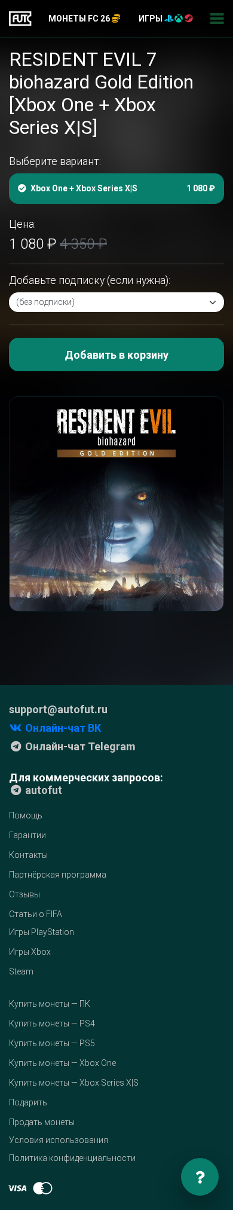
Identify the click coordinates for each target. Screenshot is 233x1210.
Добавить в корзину (116, 355)
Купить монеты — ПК (49, 1004)
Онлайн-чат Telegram (79, 746)
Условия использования (58, 1140)
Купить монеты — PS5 (52, 1043)
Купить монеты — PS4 (52, 1023)
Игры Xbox (30, 952)
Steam (21, 971)
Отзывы (24, 894)
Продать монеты (42, 1122)
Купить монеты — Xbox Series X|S (74, 1082)
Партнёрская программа (57, 874)
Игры (151, 18)
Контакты (28, 855)
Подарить (28, 1102)
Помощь (25, 815)
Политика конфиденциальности (72, 1158)
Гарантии (27, 835)
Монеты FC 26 (80, 18)
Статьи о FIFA (35, 914)
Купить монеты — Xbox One (62, 1063)
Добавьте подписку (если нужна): (89, 280)
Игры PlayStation (41, 932)
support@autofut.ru (58, 709)
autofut (42, 790)
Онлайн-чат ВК (62, 728)
